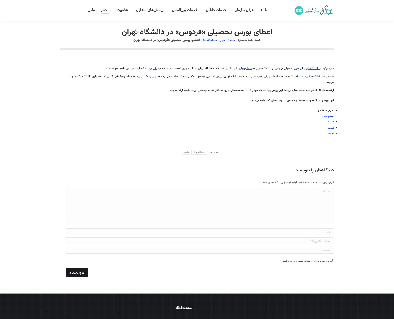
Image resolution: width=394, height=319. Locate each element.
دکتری (153, 68)
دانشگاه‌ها (210, 40)
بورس (297, 68)
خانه (233, 40)
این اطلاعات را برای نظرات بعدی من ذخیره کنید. (306, 261)
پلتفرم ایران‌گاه (184, 307)
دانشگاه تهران (311, 68)
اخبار (223, 40)
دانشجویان (245, 68)
